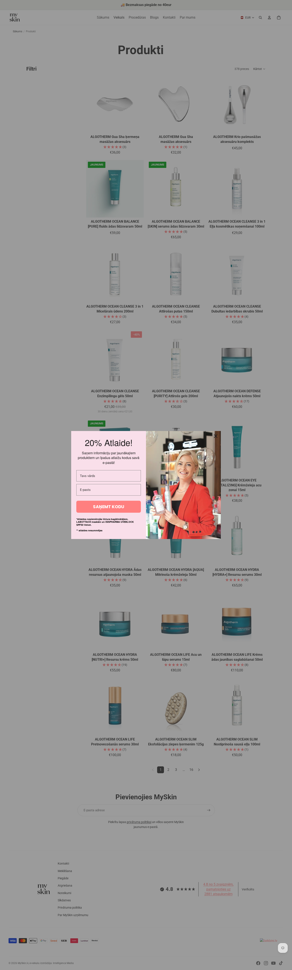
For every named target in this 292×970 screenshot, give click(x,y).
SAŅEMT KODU (108, 507)
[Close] (216, 436)
